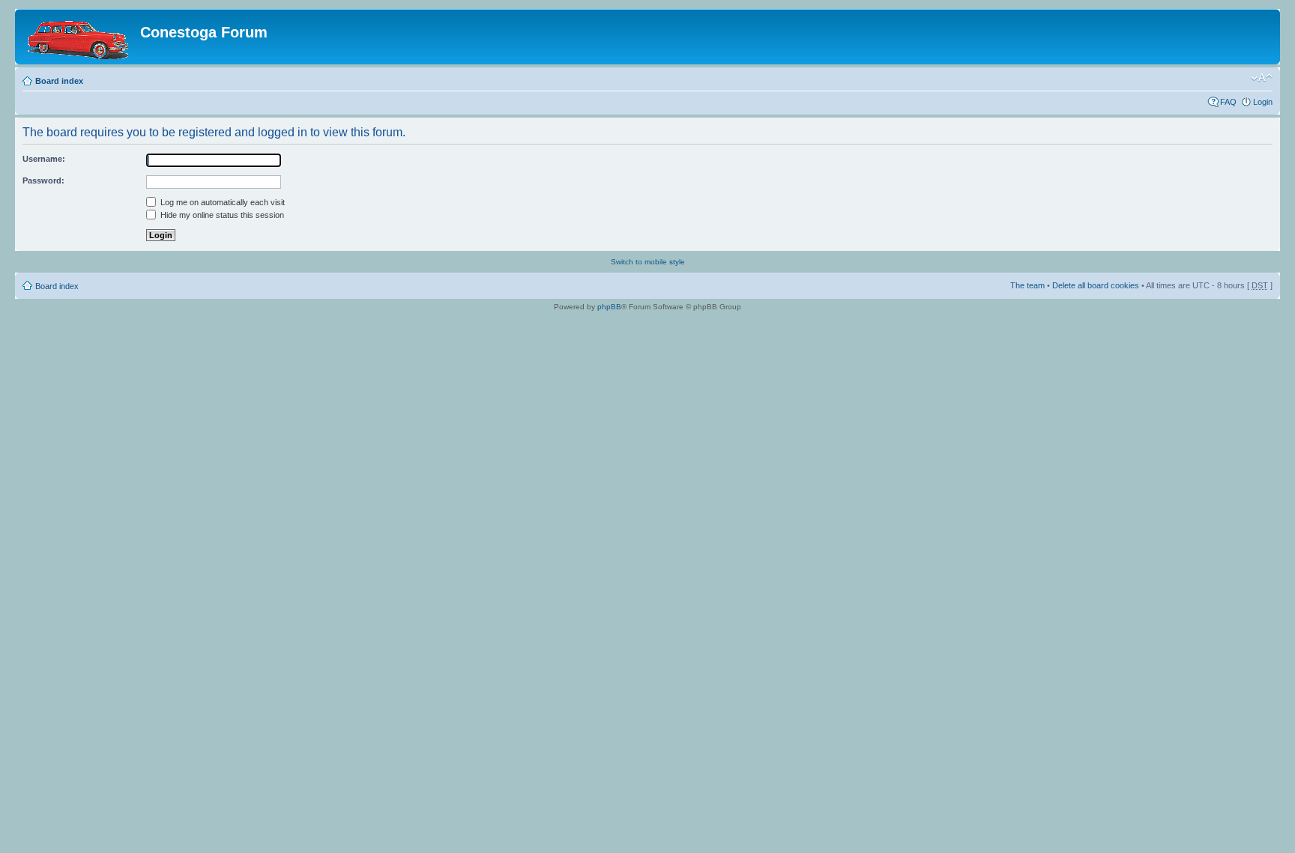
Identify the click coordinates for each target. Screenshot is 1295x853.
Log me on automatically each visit (221, 202)
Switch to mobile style (648, 262)
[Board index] (79, 37)
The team (1027, 285)
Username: (43, 158)
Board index (59, 80)
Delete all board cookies (1095, 285)
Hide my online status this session (221, 214)
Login (1263, 101)
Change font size (1262, 78)
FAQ (1228, 101)
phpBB (609, 307)
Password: (43, 180)
